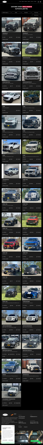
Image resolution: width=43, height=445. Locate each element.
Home (20, 1)
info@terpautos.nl (33, 416)
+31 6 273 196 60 (21, 416)
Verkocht (29, 1)
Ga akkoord (7, 442)
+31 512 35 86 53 (21, 418)
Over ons (32, 1)
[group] (21, 437)
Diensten (25, 1)
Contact (35, 1)
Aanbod (23, 1)
